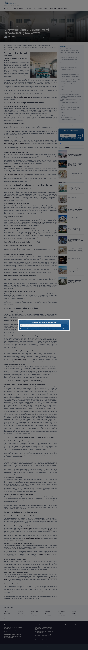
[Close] (67, 321)
